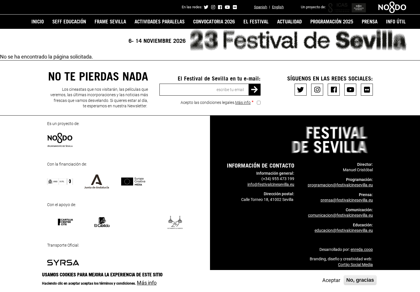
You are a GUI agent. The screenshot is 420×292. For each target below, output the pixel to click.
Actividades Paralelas (160, 21)
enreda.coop (362, 249)
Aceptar (331, 280)
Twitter (206, 7)
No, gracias (360, 280)
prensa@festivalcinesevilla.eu (347, 200)
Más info (243, 102)
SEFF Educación (69, 21)
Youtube (227, 7)
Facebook (220, 7)
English (278, 7)
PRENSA (369, 21)
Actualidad (289, 21)
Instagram (213, 7)
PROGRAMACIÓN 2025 (331, 21)
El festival (256, 21)
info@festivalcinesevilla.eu (270, 184)
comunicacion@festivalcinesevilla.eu (340, 215)
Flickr (235, 7)
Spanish (260, 7)
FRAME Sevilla (110, 21)
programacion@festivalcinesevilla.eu (340, 185)
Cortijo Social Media (355, 264)
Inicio (37, 21)
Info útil (396, 21)
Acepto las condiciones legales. (216, 102)
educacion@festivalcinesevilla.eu (344, 230)
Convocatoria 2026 (214, 21)
